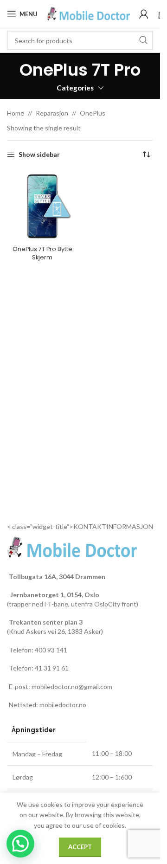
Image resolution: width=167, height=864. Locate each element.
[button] (20, 844)
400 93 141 (51, 650)
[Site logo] (88, 13)
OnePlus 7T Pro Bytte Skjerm (42, 253)
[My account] (144, 14)
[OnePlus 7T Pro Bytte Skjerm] (42, 206)
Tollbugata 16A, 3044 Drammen (57, 576)
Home (15, 113)
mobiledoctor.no (62, 705)
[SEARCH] (143, 40)
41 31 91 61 (52, 668)
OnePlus (92, 113)
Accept (80, 847)
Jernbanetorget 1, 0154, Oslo (54, 595)
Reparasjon (52, 113)
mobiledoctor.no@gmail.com (72, 686)
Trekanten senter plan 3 (46, 622)
